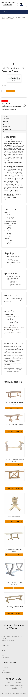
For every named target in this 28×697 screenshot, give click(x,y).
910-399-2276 (5, 634)
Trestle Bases (15, 108)
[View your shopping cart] (21, 3)
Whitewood (17, 17)
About (3, 650)
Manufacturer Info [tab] (8, 131)
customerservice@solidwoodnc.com (11, 636)
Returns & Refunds (6, 672)
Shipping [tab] (5, 121)
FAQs (3, 670)
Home (3, 17)
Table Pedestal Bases (7, 106)
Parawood (7, 108)
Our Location (5, 657)
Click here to (13, 190)
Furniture (7, 17)
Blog (2, 655)
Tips (9, 298)
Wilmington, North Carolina (14, 264)
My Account (4, 667)
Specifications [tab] (7, 124)
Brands (12, 17)
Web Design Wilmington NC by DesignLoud (14, 693)
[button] (7, 679)
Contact (3, 653)
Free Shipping (22, 105)
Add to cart (11, 91)
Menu (5, 11)
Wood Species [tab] (7, 129)
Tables (24, 106)
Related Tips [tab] (6, 126)
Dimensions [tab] (6, 118)
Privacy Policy (18, 682)
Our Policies (9, 682)
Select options (19, 588)
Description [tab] (6, 116)
